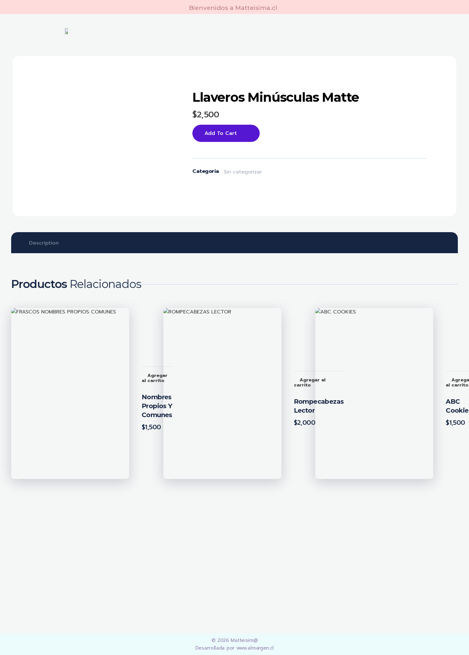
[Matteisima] (55, 548)
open (154, 82)
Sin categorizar (243, 172)
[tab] (44, 243)
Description (44, 243)
